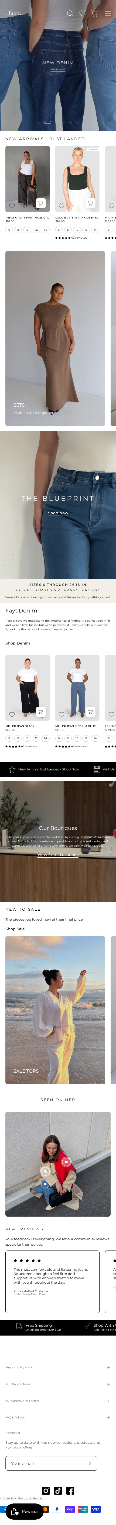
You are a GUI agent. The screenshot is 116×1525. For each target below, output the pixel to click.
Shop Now (58, 512)
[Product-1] (45, 1184)
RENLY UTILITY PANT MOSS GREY (27, 217)
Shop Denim (17, 643)
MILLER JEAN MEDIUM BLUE (75, 726)
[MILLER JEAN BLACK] (27, 687)
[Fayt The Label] (14, 13)
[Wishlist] (83, 13)
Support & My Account (20, 1367)
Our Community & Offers (22, 1400)
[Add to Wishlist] (11, 205)
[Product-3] (66, 1162)
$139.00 (10, 730)
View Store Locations (58, 854)
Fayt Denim (21, 610)
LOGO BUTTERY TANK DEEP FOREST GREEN (77, 217)
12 (36, 229)
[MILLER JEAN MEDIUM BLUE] (77, 687)
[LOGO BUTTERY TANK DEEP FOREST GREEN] (77, 179)
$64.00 (60, 221)
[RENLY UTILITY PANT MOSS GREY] (27, 179)
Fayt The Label (21, 1498)
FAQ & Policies (15, 1417)
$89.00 (10, 221)
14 (45, 229)
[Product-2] (45, 1171)
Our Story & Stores (17, 1384)
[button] (69, 13)
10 (27, 229)
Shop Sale (15, 929)
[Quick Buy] (41, 203)
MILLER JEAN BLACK (19, 726)
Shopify (37, 1498)
